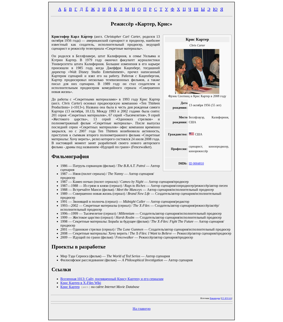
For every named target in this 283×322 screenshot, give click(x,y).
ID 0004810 (196, 163)
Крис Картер (70, 287)
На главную (142, 309)
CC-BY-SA (226, 298)
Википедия (215, 298)
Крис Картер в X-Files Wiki (80, 283)
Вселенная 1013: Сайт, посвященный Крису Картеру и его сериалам (111, 279)
